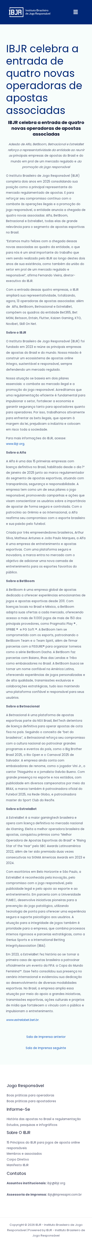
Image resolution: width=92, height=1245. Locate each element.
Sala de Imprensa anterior (46, 1037)
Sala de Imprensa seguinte (46, 1048)
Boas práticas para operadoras (30, 1095)
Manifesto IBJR (18, 1165)
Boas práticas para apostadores (31, 1101)
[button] (75, 12)
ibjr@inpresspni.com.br (44, 1194)
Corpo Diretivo (18, 1159)
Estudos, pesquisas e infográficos (32, 1125)
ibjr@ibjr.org (36, 1183)
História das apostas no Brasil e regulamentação (44, 1119)
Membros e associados (24, 1154)
